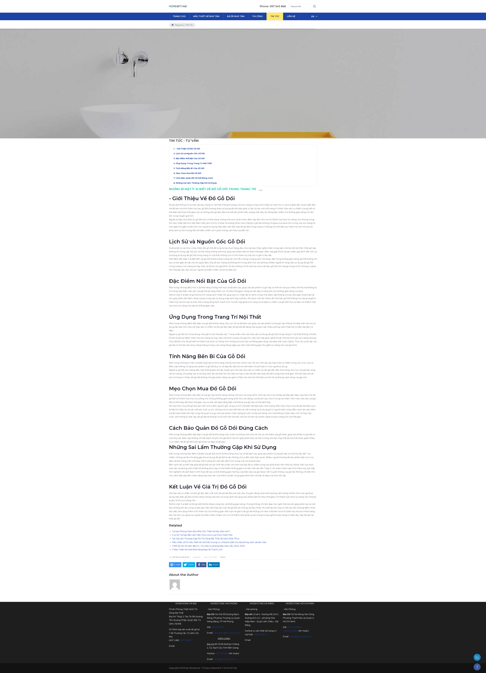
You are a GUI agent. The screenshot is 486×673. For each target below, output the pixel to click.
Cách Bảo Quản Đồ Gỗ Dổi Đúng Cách (194, 178)
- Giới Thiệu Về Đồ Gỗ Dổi (187, 148)
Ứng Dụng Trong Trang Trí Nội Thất (194, 163)
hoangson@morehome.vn (227, 633)
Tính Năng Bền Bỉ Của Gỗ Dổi (190, 168)
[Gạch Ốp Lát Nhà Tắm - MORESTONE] (178, 6)
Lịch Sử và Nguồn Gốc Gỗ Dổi (190, 153)
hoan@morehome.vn (224, 659)
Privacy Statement (211, 668)
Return (223, 557)
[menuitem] (179, 16)
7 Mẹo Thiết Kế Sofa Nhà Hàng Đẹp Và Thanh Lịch (197, 549)
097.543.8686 (222, 653)
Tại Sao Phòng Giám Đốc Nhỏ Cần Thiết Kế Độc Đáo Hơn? (201, 531)
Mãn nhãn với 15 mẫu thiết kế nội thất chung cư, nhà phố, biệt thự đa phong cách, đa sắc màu (219, 542)
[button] (312, 6)
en (312, 16)
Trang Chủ (179, 25)
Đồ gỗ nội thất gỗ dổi (181, 557)
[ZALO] (477, 657)
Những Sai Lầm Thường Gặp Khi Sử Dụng (196, 183)
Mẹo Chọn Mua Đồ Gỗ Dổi (188, 173)
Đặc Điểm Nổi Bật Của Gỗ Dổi (190, 158)
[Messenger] (477, 666)
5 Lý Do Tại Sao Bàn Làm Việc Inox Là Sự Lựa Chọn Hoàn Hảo (202, 535)
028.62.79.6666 (290, 631)
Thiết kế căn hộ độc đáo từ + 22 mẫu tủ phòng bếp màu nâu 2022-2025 (208, 546)
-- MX (259, 190)
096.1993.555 (217, 627)
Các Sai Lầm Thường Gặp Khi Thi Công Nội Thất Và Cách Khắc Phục (206, 538)
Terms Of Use (230, 668)
